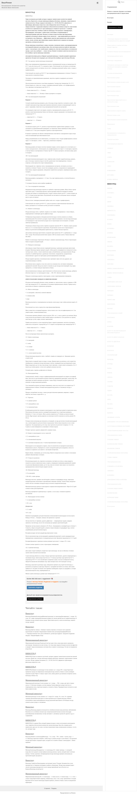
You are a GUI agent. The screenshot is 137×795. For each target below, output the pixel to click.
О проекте (47, 788)
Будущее (109, 22)
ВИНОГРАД (31, 653)
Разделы (54, 788)
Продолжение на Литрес (115, 27)
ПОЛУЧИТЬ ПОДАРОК (35, 587)
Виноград (30, 613)
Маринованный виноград (37, 640)
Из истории (110, 18)
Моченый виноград (34, 693)
